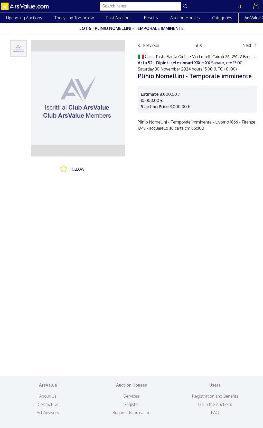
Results (151, 17)
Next (246, 45)
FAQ (215, 412)
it (240, 6)
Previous (151, 45)
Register (131, 404)
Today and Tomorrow (74, 17)
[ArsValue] (25, 6)
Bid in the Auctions (215, 404)
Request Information (131, 412)
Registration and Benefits (215, 396)
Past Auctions (119, 17)
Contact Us (48, 404)
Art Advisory (48, 412)
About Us (48, 396)
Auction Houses (185, 17)
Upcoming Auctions (24, 17)
